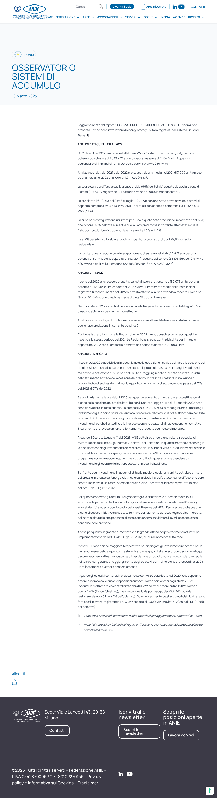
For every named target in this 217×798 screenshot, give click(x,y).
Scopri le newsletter (133, 731)
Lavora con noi (181, 735)
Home (48, 17)
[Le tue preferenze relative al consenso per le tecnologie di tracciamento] (210, 791)
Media (165, 17)
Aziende (179, 17)
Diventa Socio (122, 6)
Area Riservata (156, 6)
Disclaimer (88, 783)
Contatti (198, 6)
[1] (87, 135)
